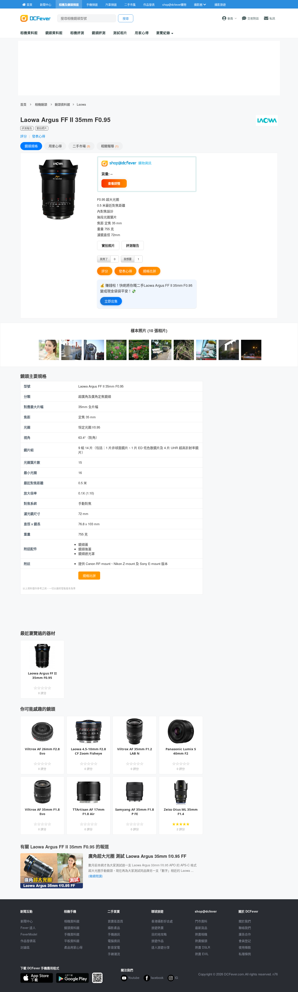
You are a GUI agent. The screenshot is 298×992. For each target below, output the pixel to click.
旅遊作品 (157, 941)
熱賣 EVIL (202, 954)
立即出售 (111, 301)
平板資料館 (71, 941)
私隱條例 (245, 954)
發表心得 (38, 136)
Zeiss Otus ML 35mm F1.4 (181, 811)
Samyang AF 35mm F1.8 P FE (134, 811)
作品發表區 (28, 941)
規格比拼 (149, 271)
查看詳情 (114, 183)
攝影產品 (114, 927)
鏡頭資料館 (54, 32)
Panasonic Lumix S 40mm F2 (181, 751)
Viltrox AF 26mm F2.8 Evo (42, 751)
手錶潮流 (114, 954)
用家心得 (142, 32)
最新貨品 (201, 927)
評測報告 (132, 245)
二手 (81, 146)
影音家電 (114, 947)
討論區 (25, 947)
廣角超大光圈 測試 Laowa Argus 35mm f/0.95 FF (137, 856)
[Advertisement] (111, 611)
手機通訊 (114, 934)
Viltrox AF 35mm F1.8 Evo (42, 811)
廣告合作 (245, 934)
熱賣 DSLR (202, 947)
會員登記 (245, 941)
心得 (55, 146)
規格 (31, 146)
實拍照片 (108, 245)
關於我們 (245, 921)
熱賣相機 (201, 934)
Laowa (81, 104)
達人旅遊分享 (160, 947)
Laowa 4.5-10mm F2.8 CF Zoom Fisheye (88, 751)
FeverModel (29, 934)
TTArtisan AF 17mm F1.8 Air (88, 811)
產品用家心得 (73, 947)
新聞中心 (27, 921)
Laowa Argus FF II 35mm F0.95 (42, 675)
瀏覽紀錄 (163, 32)
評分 (23, 136)
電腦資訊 (114, 941)
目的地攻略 (159, 934)
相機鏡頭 (41, 104)
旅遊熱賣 (157, 927)
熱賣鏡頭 (201, 941)
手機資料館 (71, 934)
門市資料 (201, 921)
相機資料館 (29, 32)
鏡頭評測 (99, 32)
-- (111, 173)
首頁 (23, 104)
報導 (109, 146)
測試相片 (120, 32)
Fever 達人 (28, 927)
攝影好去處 (162, 921)
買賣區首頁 (115, 921)
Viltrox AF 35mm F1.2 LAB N (134, 751)
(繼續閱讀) (95, 876)
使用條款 (245, 947)
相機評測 (77, 32)
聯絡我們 (245, 927)
